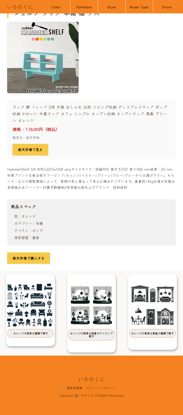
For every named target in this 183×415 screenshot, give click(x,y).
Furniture (84, 6)
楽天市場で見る (30, 149)
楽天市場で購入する (28, 258)
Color (56, 6)
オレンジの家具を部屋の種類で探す (152, 333)
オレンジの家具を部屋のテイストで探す (91, 334)
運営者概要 (74, 388)
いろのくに (20, 6)
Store (167, 6)
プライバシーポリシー (100, 388)
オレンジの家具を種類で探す (30, 333)
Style (111, 6)
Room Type (139, 6)
